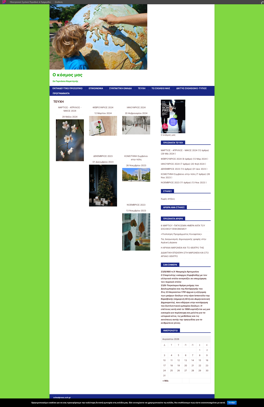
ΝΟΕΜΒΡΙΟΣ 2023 (136, 204)
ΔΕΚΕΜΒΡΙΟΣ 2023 (103, 156)
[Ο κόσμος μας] (98, 68)
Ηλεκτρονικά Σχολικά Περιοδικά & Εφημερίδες (30, 2)
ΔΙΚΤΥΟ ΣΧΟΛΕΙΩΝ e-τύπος (191, 88)
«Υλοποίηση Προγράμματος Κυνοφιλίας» (181, 234)
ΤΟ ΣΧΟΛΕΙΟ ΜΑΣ (161, 88)
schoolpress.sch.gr (62, 397)
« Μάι (166, 380)
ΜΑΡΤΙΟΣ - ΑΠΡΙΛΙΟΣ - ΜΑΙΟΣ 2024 (179, 150)
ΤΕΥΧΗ (141, 88)
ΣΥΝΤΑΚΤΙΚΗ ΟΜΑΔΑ (120, 88)
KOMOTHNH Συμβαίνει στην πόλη (178, 174)
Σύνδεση (58, 2)
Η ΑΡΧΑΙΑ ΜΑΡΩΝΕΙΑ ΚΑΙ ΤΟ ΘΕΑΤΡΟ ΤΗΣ (182, 247)
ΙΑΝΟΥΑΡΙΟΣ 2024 (136, 107)
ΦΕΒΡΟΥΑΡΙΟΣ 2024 (103, 107)
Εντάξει (232, 403)
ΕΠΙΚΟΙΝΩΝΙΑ (96, 88)
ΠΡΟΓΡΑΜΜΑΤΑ (61, 93)
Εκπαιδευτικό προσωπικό (67, 88)
